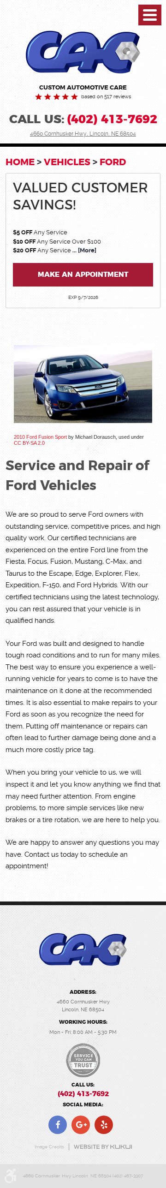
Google (80, 1125)
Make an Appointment (83, 274)
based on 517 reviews (106, 97)
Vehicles (67, 162)
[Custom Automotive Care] (83, 52)
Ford (113, 162)
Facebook (57, 1125)
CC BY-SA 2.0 (29, 443)
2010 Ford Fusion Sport (40, 437)
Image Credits (49, 1146)
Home (20, 162)
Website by (103, 1147)
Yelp (104, 1125)
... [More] (83, 250)
